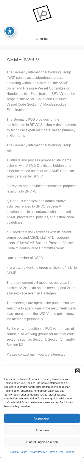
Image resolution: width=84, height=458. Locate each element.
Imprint (70, 451)
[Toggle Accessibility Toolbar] (10, 31)
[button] (77, 371)
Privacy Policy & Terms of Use (46, 451)
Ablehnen (42, 430)
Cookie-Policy (18, 451)
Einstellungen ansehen (42, 442)
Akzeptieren (42, 418)
